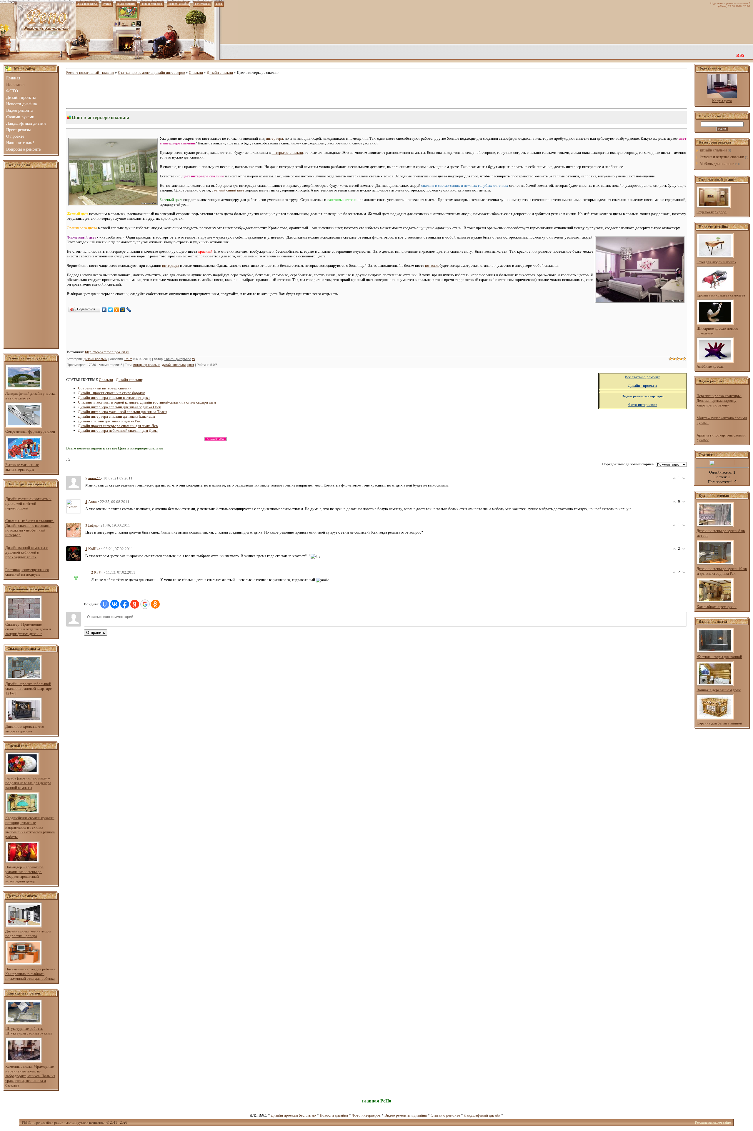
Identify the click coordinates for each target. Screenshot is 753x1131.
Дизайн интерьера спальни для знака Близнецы (116, 416)
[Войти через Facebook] (124, 604)
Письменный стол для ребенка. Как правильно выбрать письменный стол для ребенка (30, 974)
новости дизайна (179, 3)
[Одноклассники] (117, 310)
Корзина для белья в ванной (719, 723)
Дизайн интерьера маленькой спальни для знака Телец (122, 411)
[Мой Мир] (123, 310)
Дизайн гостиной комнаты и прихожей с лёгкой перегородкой (28, 503)
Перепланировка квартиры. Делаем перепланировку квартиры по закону (719, 400)
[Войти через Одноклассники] (155, 604)
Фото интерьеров (366, 1115)
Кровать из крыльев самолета (721, 295)
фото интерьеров (151, 3)
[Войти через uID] (104, 604)
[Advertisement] (30, 258)
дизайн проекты (87, 3)
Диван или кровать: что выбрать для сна (24, 728)
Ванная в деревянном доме (719, 690)
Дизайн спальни (220, 72)
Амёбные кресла (710, 366)
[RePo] (79, 576)
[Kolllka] (73, 553)
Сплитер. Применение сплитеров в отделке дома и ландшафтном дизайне (28, 629)
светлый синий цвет (228, 190)
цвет (190, 365)
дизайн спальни (174, 365)
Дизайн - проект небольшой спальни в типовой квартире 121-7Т (28, 688)
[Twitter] (110, 310)
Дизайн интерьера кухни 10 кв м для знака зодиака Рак (722, 571)
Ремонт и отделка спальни (722, 157)
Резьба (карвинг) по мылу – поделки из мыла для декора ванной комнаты (28, 783)
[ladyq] (73, 529)
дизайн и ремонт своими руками (64, 1122)
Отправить (95, 632)
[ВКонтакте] (104, 310)
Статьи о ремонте (445, 1115)
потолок (432, 265)
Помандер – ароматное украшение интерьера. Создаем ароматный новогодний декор (24, 874)
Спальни (196, 72)
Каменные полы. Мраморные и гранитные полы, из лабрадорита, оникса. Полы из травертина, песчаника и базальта (30, 1075)
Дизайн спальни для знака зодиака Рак (109, 421)
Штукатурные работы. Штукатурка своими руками (28, 1030)
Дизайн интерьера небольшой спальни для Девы (118, 430)
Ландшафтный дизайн (482, 1115)
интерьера (274, 138)
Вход (219, 3)
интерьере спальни (287, 152)
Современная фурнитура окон (30, 431)
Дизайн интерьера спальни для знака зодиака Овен (119, 407)
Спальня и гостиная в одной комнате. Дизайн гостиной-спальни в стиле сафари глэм (147, 402)
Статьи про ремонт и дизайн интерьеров (151, 72)
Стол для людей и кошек (716, 262)
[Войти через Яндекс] (134, 604)
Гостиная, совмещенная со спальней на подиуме (27, 572)
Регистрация (202, 3)
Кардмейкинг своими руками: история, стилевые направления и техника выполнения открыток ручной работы (30, 827)
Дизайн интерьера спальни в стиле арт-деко (114, 397)
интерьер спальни (146, 365)
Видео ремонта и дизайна (405, 1115)
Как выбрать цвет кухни (717, 606)
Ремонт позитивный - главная (90, 72)
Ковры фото (722, 101)
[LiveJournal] (129, 310)
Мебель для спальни (717, 164)
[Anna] (73, 506)
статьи (107, 3)
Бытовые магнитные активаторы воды (22, 467)
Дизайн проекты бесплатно (293, 1115)
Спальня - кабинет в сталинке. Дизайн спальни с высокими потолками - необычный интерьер (29, 528)
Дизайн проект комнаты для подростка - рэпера (28, 933)
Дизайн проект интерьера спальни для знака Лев (118, 426)
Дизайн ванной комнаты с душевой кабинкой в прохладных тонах (26, 552)
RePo (128, 359)
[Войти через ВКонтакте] (114, 604)
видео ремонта (126, 3)
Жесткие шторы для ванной (719, 656)
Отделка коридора (712, 212)
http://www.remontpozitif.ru (107, 352)
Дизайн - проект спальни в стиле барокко (111, 393)
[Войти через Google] (145, 604)
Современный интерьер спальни (104, 388)
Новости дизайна (334, 1115)
